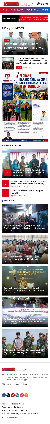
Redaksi (5, 404)
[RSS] (26, 395)
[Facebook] (4, 395)
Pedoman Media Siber (11, 407)
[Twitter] (8, 395)
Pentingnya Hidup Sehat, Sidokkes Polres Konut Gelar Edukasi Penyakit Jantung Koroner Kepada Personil (28, 182)
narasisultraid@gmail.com (17, 384)
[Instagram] (22, 395)
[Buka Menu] (42, 3)
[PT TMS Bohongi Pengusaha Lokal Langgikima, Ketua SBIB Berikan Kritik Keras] (42, 18)
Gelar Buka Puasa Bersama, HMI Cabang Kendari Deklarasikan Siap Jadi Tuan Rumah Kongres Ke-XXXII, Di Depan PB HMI (32, 62)
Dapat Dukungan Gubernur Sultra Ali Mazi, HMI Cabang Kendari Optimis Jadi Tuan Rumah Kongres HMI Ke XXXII (23, 46)
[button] (38, 3)
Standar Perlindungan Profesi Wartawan (20, 413)
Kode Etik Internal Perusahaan (15, 410)
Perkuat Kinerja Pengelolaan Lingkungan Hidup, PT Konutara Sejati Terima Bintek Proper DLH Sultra (21, 18)
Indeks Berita (18, 404)
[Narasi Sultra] (18, 3)
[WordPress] (17, 395)
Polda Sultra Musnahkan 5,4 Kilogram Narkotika (27, 191)
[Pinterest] (13, 395)
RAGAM (6, 40)
